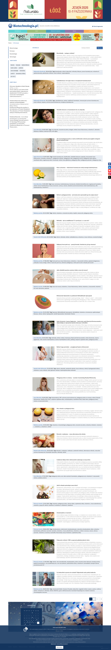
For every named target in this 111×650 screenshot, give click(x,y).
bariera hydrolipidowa (49, 339)
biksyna (79, 71)
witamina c (74, 261)
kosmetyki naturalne (51, 452)
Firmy (36, 31)
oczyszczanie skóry (43, 401)
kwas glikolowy (67, 160)
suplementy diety (79, 503)
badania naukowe (90, 590)
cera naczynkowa (61, 563)
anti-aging (54, 131)
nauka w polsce (14, 67)
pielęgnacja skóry (88, 213)
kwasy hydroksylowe (43, 185)
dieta (92, 529)
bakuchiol (68, 71)
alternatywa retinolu (89, 450)
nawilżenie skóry (38, 160)
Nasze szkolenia (30, 20)
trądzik (75, 213)
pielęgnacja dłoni (76, 160)
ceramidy (43, 158)
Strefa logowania (98, 26)
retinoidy (74, 71)
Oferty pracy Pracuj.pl (47, 20)
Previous (22, 605)
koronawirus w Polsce (20, 73)
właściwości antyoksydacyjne (68, 529)
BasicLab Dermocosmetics (78, 337)
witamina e (44, 426)
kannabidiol (87, 563)
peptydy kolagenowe (93, 261)
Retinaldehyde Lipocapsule (65, 312)
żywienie (54, 531)
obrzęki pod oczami (88, 262)
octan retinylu (57, 73)
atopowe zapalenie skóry (81, 339)
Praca (74, 31)
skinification (67, 156)
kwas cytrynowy (56, 184)
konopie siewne (95, 563)
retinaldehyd (75, 312)
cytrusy (61, 185)
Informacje (18, 31)
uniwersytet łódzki (57, 589)
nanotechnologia (97, 237)
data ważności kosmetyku (70, 476)
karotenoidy (37, 531)
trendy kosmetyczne (58, 156)
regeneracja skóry (47, 160)
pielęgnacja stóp (96, 160)
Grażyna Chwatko (67, 589)
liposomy (54, 312)
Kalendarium (21, 20)
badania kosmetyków (39, 563)
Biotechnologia (14, 48)
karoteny (47, 532)
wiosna (35, 401)
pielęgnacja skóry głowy (90, 158)
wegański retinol (83, 589)
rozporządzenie (66, 73)
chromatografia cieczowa (40, 592)
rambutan (70, 450)
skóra (76, 561)
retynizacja (68, 337)
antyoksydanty (69, 399)
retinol (64, 71)
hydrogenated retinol (93, 368)
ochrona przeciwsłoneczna (53, 102)
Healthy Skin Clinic (46, 399)
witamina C (91, 129)
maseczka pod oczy (56, 262)
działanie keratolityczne (82, 184)
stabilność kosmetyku (73, 100)
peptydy (83, 156)
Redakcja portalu (38, 213)
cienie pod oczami (78, 262)
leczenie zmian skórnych (85, 561)
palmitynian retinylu (48, 73)
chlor (41, 339)
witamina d (51, 505)
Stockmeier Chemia (70, 314)
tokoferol (70, 505)
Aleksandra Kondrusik (39, 71)
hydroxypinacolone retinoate (68, 370)
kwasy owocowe (53, 185)
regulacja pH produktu (95, 184)
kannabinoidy (62, 561)
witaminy (55, 503)
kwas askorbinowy (96, 503)
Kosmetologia (13, 54)
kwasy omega (43, 262)
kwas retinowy (88, 237)
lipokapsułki (50, 314)
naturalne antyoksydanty (83, 529)
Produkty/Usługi (55, 31)
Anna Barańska (38, 129)
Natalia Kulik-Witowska (40, 237)
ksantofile (53, 532)
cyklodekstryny (59, 100)
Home (9, 43)
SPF (60, 397)
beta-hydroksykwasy (89, 185)
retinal (67, 237)
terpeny (44, 102)
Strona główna (13, 20)
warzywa (86, 531)
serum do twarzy (56, 286)
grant (60, 590)
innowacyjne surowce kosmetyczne (89, 100)
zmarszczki (80, 213)
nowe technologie (14, 70)
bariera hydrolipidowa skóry (62, 339)
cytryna (65, 185)
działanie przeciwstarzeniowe (75, 185)
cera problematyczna (50, 563)
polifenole (43, 531)
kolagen (71, 129)
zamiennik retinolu (70, 368)
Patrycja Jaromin (38, 503)
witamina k (64, 505)
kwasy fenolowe (67, 532)
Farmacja (12, 51)
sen (62, 476)
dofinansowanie (66, 590)
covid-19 (12, 73)
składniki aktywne (75, 156)
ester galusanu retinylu (54, 370)
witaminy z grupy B (39, 505)
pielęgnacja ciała (68, 158)
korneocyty (72, 184)
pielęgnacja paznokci (86, 160)
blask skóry (85, 399)
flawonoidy (59, 532)
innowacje (55, 160)
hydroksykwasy (65, 184)
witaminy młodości (91, 425)
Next (41, 605)
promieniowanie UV (39, 565)
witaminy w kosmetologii (59, 425)
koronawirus (22, 70)
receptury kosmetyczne (67, 102)
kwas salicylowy (40, 288)
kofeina (86, 261)
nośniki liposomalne (59, 314)
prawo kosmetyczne (87, 71)
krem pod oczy (56, 261)
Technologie (13, 56)
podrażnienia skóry (72, 563)
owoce (91, 531)
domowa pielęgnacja (67, 262)
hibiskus (41, 131)
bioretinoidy (58, 71)
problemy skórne (42, 478)
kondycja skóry (96, 561)
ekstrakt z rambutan (61, 450)
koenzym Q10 (47, 131)
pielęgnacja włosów (58, 158)
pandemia (21, 67)
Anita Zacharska (90, 337)
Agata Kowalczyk (38, 156)
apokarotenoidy (38, 73)
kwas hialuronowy (83, 129)
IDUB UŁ (56, 590)
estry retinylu (43, 370)
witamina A (96, 71)
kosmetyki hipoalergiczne (78, 590)
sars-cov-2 (13, 76)
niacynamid (89, 156)
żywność (48, 531)
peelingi (73, 339)
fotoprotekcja (55, 397)
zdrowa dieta (71, 503)
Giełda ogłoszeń (93, 31)
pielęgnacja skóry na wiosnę (84, 397)
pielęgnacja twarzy (78, 158)
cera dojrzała (55, 129)
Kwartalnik (38, 20)
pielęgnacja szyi (82, 476)
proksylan (36, 262)
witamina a (59, 213)
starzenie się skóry (64, 129)
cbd (58, 561)
